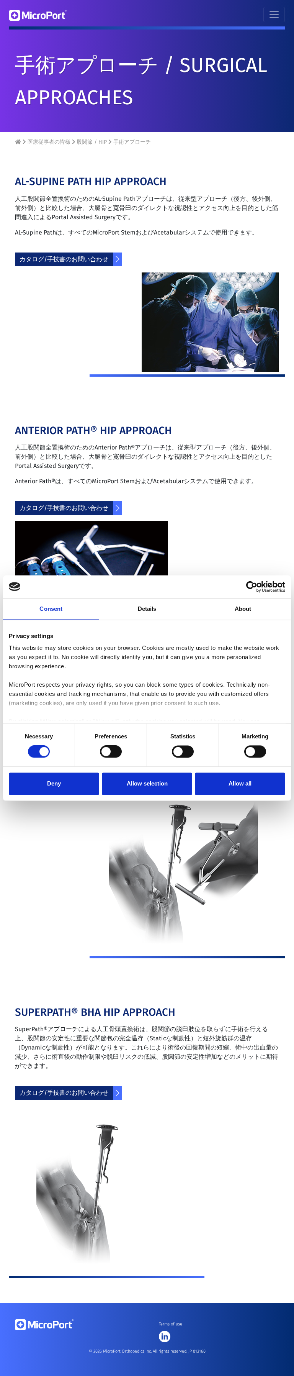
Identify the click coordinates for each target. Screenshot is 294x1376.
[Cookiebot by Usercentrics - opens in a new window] (251, 586)
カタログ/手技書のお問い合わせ (64, 259)
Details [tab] (147, 608)
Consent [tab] (50, 608)
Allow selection (147, 783)
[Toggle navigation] (274, 14)
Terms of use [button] (170, 1324)
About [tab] (243, 608)
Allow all (240, 783)
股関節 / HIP (92, 142)
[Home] (19, 142)
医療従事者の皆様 (49, 142)
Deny (54, 783)
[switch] (111, 752)
